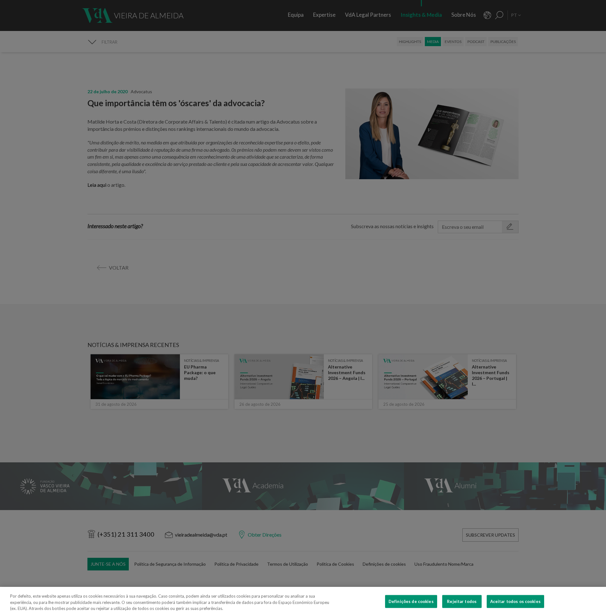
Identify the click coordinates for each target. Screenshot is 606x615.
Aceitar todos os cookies (515, 601)
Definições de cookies (411, 601)
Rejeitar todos (462, 601)
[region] (303, 601)
